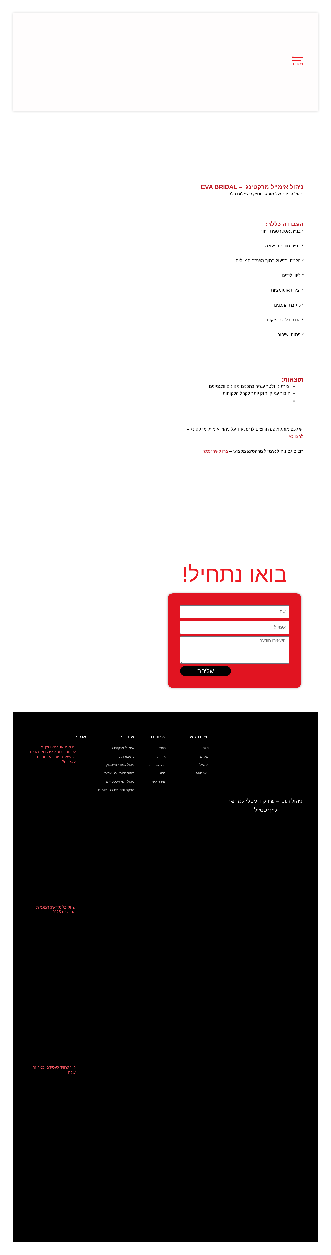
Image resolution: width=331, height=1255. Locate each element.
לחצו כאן (295, 436)
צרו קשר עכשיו (214, 451)
